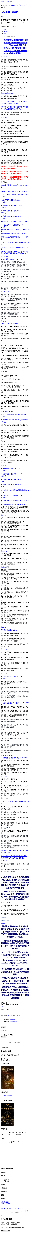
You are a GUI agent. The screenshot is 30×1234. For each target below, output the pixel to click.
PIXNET (7, 1211)
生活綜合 (13, 26)
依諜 (2, 1006)
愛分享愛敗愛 (14, 1021)
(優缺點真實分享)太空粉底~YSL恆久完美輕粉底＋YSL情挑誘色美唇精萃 (15, 972)
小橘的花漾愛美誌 (5, 1204)
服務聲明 (17, 1212)
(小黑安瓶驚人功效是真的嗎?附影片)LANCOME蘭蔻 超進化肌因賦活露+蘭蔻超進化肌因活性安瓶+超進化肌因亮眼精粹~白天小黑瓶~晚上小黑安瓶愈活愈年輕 (15, 882)
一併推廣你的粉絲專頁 (5, 920)
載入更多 (3, 1027)
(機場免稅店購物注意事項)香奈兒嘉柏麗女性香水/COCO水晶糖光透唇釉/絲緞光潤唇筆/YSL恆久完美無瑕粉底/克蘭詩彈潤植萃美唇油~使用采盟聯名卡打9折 (15, 931)
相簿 (5, 29)
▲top (2, 1024)
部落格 (5, 31)
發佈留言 (3, 1036)
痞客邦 (9, 1015)
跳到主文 (3, 16)
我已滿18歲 (3, 1231)
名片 (5, 33)
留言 (12, 1015)
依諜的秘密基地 (9, 12)
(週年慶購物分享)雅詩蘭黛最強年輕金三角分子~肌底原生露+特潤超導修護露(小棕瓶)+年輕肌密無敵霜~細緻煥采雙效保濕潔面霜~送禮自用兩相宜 (15, 992)
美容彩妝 (12, 1020)
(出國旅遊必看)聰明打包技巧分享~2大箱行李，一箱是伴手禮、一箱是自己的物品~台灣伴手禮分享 (15, 981)
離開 (9, 1231)
